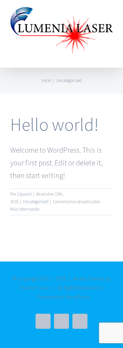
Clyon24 (24, 194)
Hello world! (54, 124)
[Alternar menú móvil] (110, 57)
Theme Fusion (34, 287)
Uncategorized (36, 202)
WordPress (77, 296)
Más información (25, 209)
